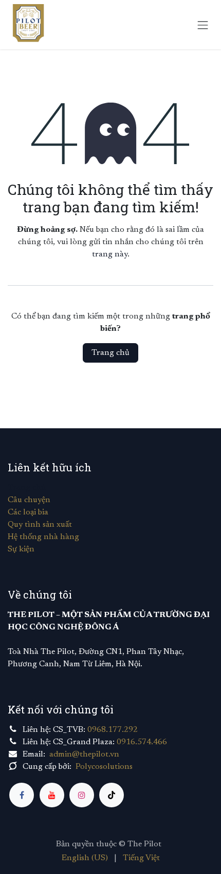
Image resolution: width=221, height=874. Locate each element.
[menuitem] (85, 858)
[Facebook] (21, 795)
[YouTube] (52, 795)
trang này (109, 254)
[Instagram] (81, 795)
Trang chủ (110, 353)
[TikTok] (111, 795)
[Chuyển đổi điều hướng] (203, 24)
